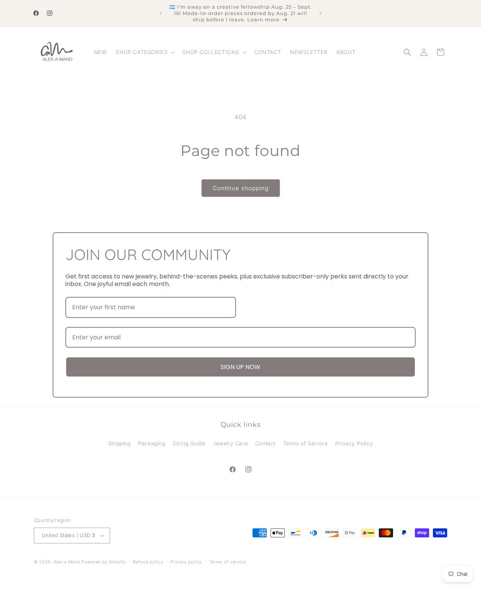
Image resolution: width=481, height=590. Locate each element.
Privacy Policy (354, 443)
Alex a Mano (68, 561)
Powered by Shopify (104, 561)
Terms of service (227, 561)
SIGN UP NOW (240, 367)
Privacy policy (186, 561)
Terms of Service (305, 443)
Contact (265, 443)
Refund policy (148, 561)
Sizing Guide (188, 443)
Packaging (151, 443)
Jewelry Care (230, 443)
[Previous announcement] (160, 13)
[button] (144, 52)
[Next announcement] (320, 13)
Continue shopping (241, 188)
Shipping (119, 443)
